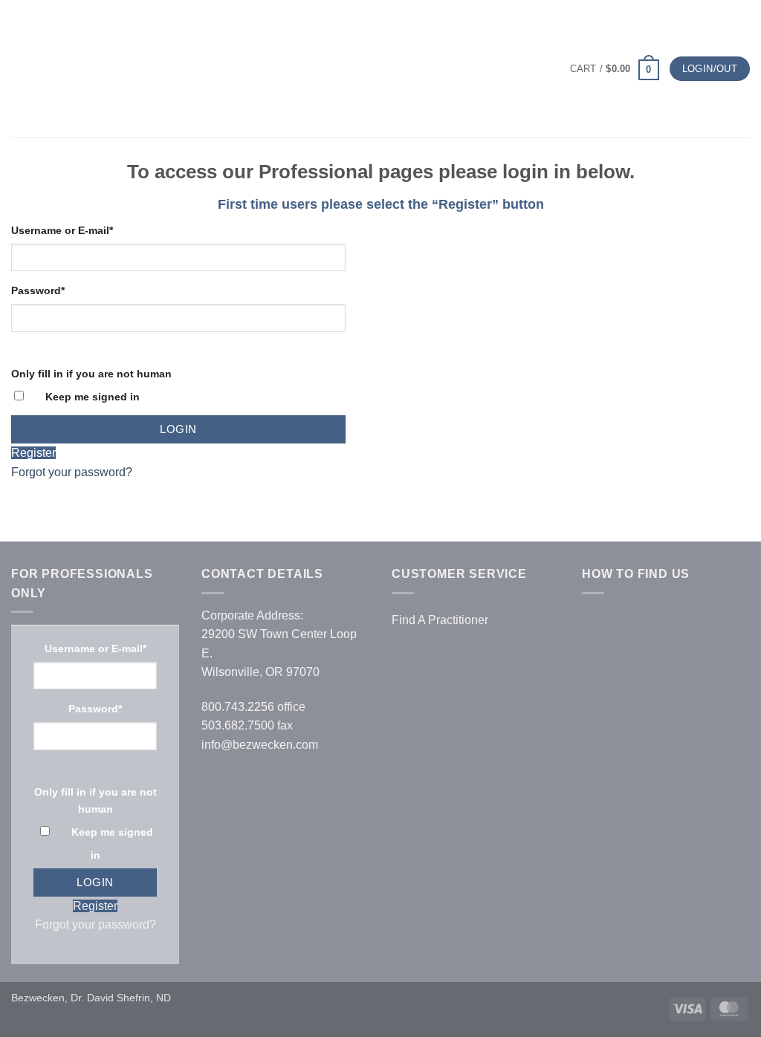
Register (33, 452)
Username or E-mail (62, 230)
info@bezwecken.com (259, 744)
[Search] (45, 68)
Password (38, 290)
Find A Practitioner (440, 620)
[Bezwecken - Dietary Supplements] (380, 68)
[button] (20, 69)
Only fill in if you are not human (91, 374)
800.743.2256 (237, 706)
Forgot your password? (71, 472)
